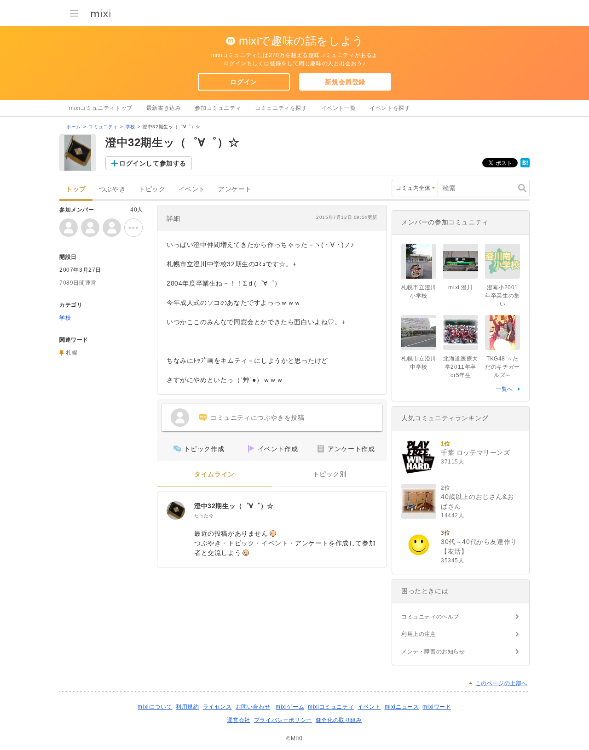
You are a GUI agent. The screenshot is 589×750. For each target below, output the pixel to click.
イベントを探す (390, 108)
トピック (152, 189)
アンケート (235, 189)
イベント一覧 (338, 108)
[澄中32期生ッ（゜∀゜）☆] (176, 510)
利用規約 (187, 707)
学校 (130, 126)
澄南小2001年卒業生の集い (502, 295)
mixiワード (436, 707)
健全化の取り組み (339, 720)
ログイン (243, 82)
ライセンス (217, 707)
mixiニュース (402, 707)
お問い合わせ (253, 707)
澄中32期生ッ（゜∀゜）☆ (234, 506)
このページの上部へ (501, 683)
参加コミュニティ (218, 108)
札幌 (71, 352)
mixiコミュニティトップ (101, 108)
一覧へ (504, 389)
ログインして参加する (152, 163)
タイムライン (214, 474)
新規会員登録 (345, 82)
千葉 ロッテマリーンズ (475, 452)
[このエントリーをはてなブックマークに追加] (525, 165)
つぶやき (112, 189)
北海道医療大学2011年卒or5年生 (460, 366)
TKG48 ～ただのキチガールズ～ (502, 366)
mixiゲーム (290, 707)
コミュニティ (103, 126)
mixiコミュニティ (331, 707)
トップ (76, 189)
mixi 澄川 (460, 287)
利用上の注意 (418, 634)
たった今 (204, 515)
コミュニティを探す (281, 108)
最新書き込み (163, 108)
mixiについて (155, 707)
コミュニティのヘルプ (430, 616)
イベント (192, 189)
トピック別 (329, 474)
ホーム (73, 126)
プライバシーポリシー (283, 720)
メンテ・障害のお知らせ (433, 651)
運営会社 (238, 720)
